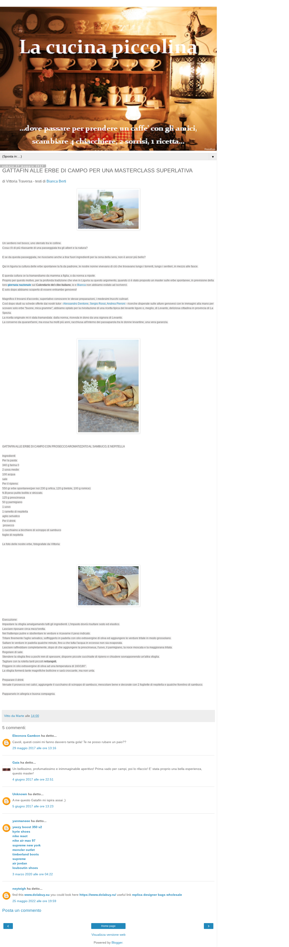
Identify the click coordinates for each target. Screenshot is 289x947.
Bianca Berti (56, 181)
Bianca (81, 284)
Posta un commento (21, 910)
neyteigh (19, 888)
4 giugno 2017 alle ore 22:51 (33, 779)
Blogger (117, 942)
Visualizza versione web (108, 934)
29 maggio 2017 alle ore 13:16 (34, 748)
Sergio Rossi (98, 303)
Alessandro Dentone (76, 303)
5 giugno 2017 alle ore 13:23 (33, 806)
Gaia (15, 762)
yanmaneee (21, 821)
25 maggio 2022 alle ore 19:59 (34, 901)
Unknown (19, 794)
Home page (108, 926)
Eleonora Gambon (26, 735)
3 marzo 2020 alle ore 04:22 (32, 874)
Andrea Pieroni (116, 303)
